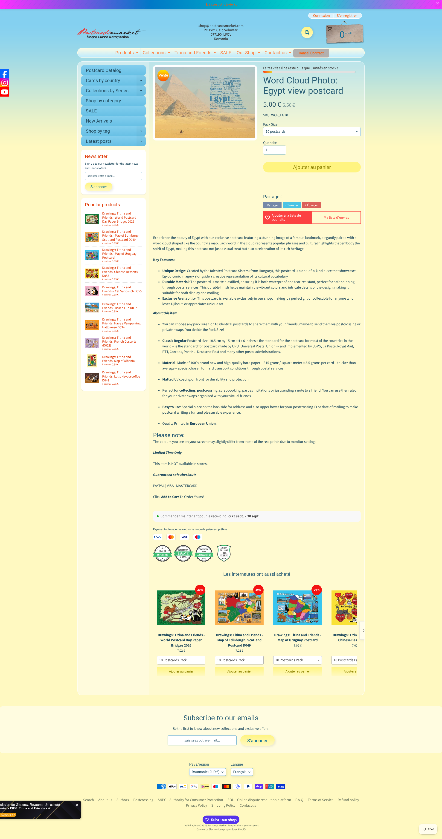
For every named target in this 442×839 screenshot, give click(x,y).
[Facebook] (4, 73)
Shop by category (103, 100)
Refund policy (348, 799)
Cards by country (116, 82)
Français (239, 771)
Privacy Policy (196, 805)
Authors (122, 799)
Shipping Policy (223, 805)
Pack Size (270, 124)
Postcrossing (143, 799)
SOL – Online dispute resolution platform (259, 799)
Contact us (278, 53)
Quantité (270, 142)
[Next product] (364, 630)
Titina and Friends (195, 53)
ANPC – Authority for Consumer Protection (190, 799)
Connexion (321, 15)
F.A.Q (299, 799)
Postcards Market (217, 825)
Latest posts (116, 142)
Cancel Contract (311, 53)
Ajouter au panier (181, 671)
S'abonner (98, 187)
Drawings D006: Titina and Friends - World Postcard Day (58, 808)
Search (88, 799)
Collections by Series (116, 92)
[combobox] (181, 660)
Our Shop (249, 53)
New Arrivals (99, 121)
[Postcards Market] (111, 32)
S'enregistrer (347, 15)
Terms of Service (320, 799)
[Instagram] (4, 82)
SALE (225, 52)
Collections (157, 53)
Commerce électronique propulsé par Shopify (221, 829)
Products (127, 53)
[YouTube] (4, 92)
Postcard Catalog (103, 70)
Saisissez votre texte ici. (221, 4)
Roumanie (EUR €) (205, 771)
